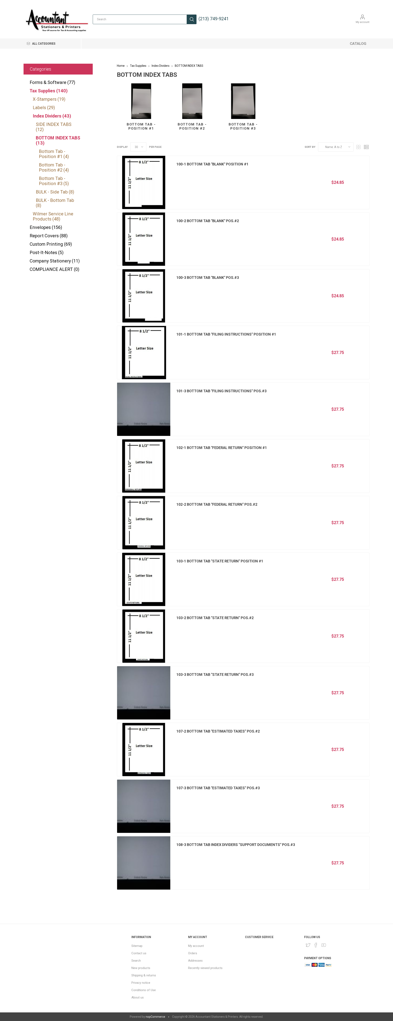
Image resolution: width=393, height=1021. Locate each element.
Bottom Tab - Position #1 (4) (54, 154)
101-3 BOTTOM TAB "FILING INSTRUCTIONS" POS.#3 (221, 391)
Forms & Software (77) (52, 82)
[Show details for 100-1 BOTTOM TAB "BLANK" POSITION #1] (143, 182)
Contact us (138, 953)
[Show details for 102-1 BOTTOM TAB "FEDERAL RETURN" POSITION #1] (143, 466)
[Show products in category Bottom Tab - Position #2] (192, 101)
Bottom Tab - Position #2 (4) (54, 167)
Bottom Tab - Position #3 (243, 126)
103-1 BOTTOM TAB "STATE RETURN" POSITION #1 (219, 561)
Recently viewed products (205, 968)
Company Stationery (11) (55, 260)
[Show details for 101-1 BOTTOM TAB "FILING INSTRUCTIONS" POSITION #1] (143, 352)
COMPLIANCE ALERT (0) (54, 269)
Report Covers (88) (49, 235)
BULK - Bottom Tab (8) (55, 203)
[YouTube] (323, 945)
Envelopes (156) (46, 227)
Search (191, 19)
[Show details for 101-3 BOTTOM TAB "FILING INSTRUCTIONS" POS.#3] (143, 409)
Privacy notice (140, 983)
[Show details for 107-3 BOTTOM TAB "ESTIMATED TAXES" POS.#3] (143, 806)
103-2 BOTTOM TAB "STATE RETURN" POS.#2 (215, 618)
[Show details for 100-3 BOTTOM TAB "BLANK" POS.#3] (143, 295)
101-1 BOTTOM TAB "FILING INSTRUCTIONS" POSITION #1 (226, 334)
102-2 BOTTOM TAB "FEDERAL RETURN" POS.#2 (216, 504)
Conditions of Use (143, 990)
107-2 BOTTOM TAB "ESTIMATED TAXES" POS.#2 (218, 731)
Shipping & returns (143, 975)
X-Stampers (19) (49, 99)
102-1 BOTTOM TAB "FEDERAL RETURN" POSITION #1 (221, 447)
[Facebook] (316, 945)
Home (121, 65)
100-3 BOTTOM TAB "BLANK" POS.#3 (207, 277)
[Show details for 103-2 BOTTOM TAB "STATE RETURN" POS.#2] (143, 636)
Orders (192, 953)
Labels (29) (44, 107)
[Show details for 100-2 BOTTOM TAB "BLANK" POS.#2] (143, 239)
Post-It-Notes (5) (47, 252)
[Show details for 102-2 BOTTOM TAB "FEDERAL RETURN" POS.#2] (143, 522)
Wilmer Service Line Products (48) (53, 216)
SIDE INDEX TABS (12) (53, 127)
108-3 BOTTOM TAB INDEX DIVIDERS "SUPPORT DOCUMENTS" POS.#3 (235, 844)
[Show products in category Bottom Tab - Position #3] (243, 101)
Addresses (195, 960)
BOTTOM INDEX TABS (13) (58, 140)
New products (140, 968)
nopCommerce (155, 1016)
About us (137, 997)
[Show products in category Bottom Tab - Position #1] (141, 101)
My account (362, 22)
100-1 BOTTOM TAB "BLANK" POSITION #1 (212, 164)
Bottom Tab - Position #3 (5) (54, 181)
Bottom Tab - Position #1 (141, 126)
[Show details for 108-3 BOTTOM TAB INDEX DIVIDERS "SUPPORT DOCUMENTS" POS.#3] (143, 863)
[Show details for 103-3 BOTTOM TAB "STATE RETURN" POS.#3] (143, 692)
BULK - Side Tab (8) (55, 191)
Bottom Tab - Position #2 (192, 126)
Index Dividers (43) (52, 116)
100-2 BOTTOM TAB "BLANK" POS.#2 (207, 221)
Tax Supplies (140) (49, 90)
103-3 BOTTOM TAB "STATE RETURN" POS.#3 (215, 674)
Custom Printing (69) (51, 244)
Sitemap (136, 946)
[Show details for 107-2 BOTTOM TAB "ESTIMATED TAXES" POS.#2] (143, 749)
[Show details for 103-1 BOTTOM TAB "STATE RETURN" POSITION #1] (143, 579)
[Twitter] (308, 945)
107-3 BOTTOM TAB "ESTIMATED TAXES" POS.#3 (218, 788)
